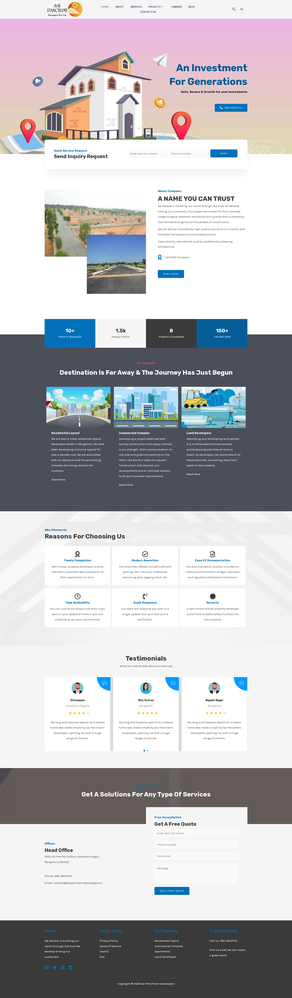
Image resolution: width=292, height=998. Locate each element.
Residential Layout (167, 940)
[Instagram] (62, 967)
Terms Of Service (110, 946)
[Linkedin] (70, 967)
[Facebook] (47, 967)
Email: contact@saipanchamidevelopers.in (73, 883)
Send (223, 153)
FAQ (102, 956)
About (119, 6)
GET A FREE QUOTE (172, 890)
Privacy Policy (109, 940)
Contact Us (148, 11)
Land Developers (165, 956)
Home (104, 6)
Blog (191, 6)
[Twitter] (55, 967)
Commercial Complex (169, 946)
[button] (144, 750)
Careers (176, 6)
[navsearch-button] (234, 9)
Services (136, 6)
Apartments (162, 951)
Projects (154, 6)
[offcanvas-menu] (241, 9)
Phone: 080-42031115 (58, 876)
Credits (104, 951)
